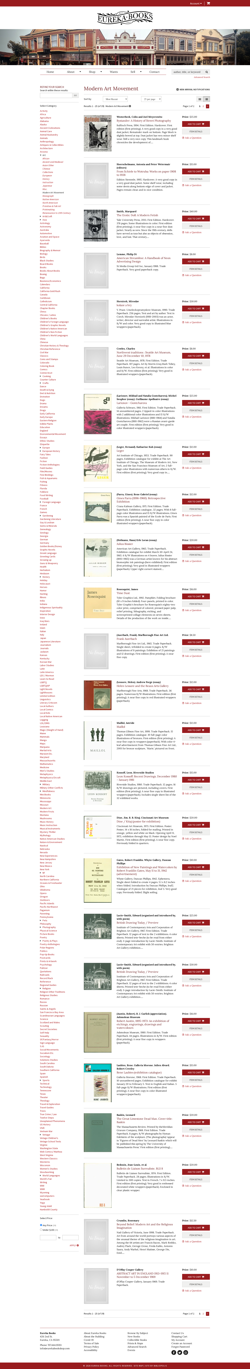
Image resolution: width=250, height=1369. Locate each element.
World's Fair (46, 1178)
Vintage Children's (49, 1138)
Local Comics (46, 709)
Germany (44, 542)
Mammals (44, 736)
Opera (43, 893)
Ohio (42, 886)
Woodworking (47, 1172)
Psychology (46, 964)
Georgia (44, 536)
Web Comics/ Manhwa (51, 1151)
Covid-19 (89, 1339)
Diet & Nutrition (47, 393)
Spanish (44, 1076)
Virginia (43, 1144)
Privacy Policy (91, 1346)
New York (44, 869)
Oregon (44, 896)
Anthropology (47, 141)
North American (50, 202)
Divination (45, 396)
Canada (43, 294)
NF (44, 872)
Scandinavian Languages (52, 1015)
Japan (43, 638)
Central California (48, 304)
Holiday (43, 580)
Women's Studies (49, 1168)
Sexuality (44, 1036)
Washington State (49, 1148)
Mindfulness (49, 791)
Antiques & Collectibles (52, 144)
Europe (46, 447)
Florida (43, 488)
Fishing (43, 481)
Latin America (47, 672)
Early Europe (46, 417)
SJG (42, 1046)
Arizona (44, 151)
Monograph (48, 195)
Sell (133, 71)
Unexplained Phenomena (52, 1121)
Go (75, 95)
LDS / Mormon (47, 675)
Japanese (47, 185)
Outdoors (45, 899)
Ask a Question (193, 137)
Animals (44, 138)
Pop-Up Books (47, 954)
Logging (44, 719)
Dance (43, 386)
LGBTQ (43, 682)
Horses (43, 587)
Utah (42, 1127)
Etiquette (44, 444)
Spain (43, 1073)
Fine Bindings (46, 474)
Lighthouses (46, 692)
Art (44, 155)
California (44, 287)
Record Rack (46, 978)
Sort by (87, 99)
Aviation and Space (49, 236)
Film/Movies (46, 471)
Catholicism (46, 301)
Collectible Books (137, 1339)
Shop (92, 71)
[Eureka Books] (125, 18)
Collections (48, 172)
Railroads (44, 974)
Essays (43, 437)
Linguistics (45, 699)
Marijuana (44, 746)
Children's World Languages (54, 335)
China (42, 338)
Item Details (195, 131)
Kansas (43, 655)
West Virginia (46, 1155)
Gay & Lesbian (47, 522)
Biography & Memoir (50, 250)
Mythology (45, 835)
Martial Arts (46, 750)
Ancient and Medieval (53, 161)
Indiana (43, 604)
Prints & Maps (135, 1343)
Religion (47, 988)
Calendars (45, 284)
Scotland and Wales (50, 1022)
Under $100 (50, 1229)
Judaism (44, 651)
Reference (45, 981)
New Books (134, 1336)
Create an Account (181, 1343)
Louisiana (44, 726)
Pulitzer (44, 968)
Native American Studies (52, 838)
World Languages (51, 1175)
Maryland (44, 757)
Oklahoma (45, 889)
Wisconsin (45, 1165)
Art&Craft (47, 216)
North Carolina (47, 876)
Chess (43, 311)
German (44, 539)
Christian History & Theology (54, 345)
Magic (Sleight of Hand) (51, 729)
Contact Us (177, 1333)
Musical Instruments (50, 828)
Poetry (43, 937)
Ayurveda (45, 240)
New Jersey (46, 862)
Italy (42, 634)
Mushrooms (46, 818)
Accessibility (90, 1350)
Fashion (44, 457)
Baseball (44, 243)
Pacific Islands (47, 903)
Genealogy (45, 529)
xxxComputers (47, 1195)
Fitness (43, 485)
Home (50, 71)
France (43, 505)
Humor (43, 590)
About (70, 71)
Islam (42, 627)
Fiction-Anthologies (50, 464)
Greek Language (48, 553)
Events (131, 1350)
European (47, 175)
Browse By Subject (138, 1333)
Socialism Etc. (47, 1053)
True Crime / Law (48, 1114)
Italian (43, 631)
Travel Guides (47, 1107)
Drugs (43, 410)
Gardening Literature (50, 519)
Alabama (44, 121)
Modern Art (45, 808)
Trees (43, 1110)
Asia (45, 219)
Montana (44, 814)
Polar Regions (47, 947)
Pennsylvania (46, 917)
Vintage (46, 1134)
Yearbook (45, 1199)
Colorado (44, 362)
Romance (44, 998)
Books (43, 267)
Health (43, 566)
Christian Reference (50, 348)
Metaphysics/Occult (50, 777)
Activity (44, 110)
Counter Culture (48, 379)
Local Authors (47, 706)
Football (44, 498)
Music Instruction (48, 825)
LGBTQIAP (45, 685)
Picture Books (47, 934)
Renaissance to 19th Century (57, 212)
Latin (42, 668)
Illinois (43, 597)
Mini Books (45, 794)
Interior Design (47, 614)
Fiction (43, 461)
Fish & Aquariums (48, 478)
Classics (44, 355)
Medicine (44, 767)
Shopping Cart (179, 1336)
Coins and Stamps (49, 359)
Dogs (42, 400)
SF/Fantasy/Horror (49, 1039)
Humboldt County (48, 1209)
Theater (44, 1097)
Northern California (49, 879)
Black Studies (47, 260)
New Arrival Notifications (194, 89)
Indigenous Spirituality (51, 607)
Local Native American (51, 716)
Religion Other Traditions (52, 991)
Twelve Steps (47, 1117)
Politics (43, 951)
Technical (44, 1083)
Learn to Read (47, 678)
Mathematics (46, 763)
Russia (43, 1002)
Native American (51, 199)
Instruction (48, 182)
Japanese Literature (50, 641)
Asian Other (48, 165)
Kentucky (44, 658)
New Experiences (48, 855)
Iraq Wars (44, 621)
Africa (43, 114)
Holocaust (45, 583)
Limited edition (47, 695)
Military (46, 784)
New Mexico (46, 865)
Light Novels (46, 689)
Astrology (45, 223)
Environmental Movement (53, 434)
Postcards (45, 957)
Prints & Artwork (48, 961)
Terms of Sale (91, 1343)
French (43, 508)
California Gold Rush (50, 291)
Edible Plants (46, 423)
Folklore (44, 491)
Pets (45, 920)
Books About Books (50, 270)
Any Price (49, 1225)
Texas (43, 1093)
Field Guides (46, 468)
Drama (43, 403)
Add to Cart (194, 124)
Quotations (45, 971)
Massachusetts (47, 760)
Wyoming (44, 1192)
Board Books (46, 263)
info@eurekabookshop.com (55, 1348)
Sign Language (47, 1042)
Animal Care (46, 131)
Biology (44, 253)
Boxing (43, 274)
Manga (43, 740)
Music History (47, 821)
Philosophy (45, 923)
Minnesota (45, 797)
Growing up (46, 559)
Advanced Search (202, 77)
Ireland (43, 624)
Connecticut (46, 372)
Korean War (46, 661)
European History (51, 451)
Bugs (42, 277)
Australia (44, 229)
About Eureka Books (95, 1333)
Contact (154, 71)
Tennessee (45, 1090)
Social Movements (49, 1049)
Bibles (43, 246)
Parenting (45, 913)
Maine (43, 733)
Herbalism (45, 570)
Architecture (46, 148)
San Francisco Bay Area (52, 1012)
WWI (42, 1185)
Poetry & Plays (50, 940)
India (42, 600)
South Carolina (47, 1063)
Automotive (46, 233)
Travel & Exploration (50, 1104)
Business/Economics (50, 280)
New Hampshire (48, 859)
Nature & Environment (51, 842)
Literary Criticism (48, 702)
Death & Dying (47, 389)
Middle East (46, 780)
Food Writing (46, 495)
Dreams (44, 406)
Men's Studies (47, 770)
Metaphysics (46, 774)
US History (45, 1124)
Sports (46, 1080)
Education (45, 427)
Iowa (42, 617)
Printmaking (49, 209)
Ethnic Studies (47, 440)
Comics (43, 369)
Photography (49, 927)
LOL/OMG (44, 723)
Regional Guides (48, 985)
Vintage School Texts (50, 1141)
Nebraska (45, 848)
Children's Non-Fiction (51, 331)
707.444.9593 (55, 1345)
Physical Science (48, 930)
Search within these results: (54, 90)
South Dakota (47, 1066)
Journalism (45, 644)
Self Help (44, 1032)
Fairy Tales (45, 454)
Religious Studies (49, 995)
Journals (44, 648)
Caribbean (45, 297)
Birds (42, 257)
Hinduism (44, 573)
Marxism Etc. (46, 753)
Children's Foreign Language (54, 321)
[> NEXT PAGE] (207, 106)
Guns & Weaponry (49, 563)
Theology (44, 1100)
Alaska (43, 124)
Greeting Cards (47, 556)
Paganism (45, 910)
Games (43, 512)
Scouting (44, 1025)
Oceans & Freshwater (51, 882)
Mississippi (45, 801)
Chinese (46, 168)
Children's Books (48, 318)
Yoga (42, 1202)
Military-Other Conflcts (51, 787)
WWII (42, 1189)
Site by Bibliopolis (156, 1365)
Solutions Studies (49, 1059)
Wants (114, 71)
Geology (44, 532)
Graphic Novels (47, 549)
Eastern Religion (48, 420)
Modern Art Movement (53, 192)
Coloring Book (47, 366)
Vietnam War (46, 1131)
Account (195, 3)
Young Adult (46, 1206)
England (44, 430)
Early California (47, 413)
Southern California (49, 1070)
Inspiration (45, 610)
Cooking (47, 376)
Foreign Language (52, 502)
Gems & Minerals (48, 525)
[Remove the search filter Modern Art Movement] (130, 106)
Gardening (48, 515)
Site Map (138, 1365)
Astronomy (45, 226)
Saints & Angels (48, 1008)
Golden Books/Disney (51, 546)
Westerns (45, 1161)
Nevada (44, 852)
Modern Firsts (47, 811)
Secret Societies (48, 1029)
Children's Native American (53, 328)
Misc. (45, 189)
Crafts (46, 383)
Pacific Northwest (49, 906)
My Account (178, 1339)
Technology (46, 1087)
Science (44, 1019)
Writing (43, 1182)
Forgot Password (180, 1346)
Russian (44, 1005)
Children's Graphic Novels (53, 325)
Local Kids (45, 712)
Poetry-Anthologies (50, 944)
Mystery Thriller (48, 831)
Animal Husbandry (49, 134)
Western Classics (48, 1158)
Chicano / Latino (48, 314)
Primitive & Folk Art (52, 206)
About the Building (94, 1336)
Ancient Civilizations (50, 127)
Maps (42, 743)
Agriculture (45, 117)
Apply (73, 1245)
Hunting (44, 593)
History (46, 178)
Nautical (44, 845)
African (46, 158)
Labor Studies (47, 665)
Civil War (44, 352)
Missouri (44, 804)
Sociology (45, 1056)
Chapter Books (47, 308)
